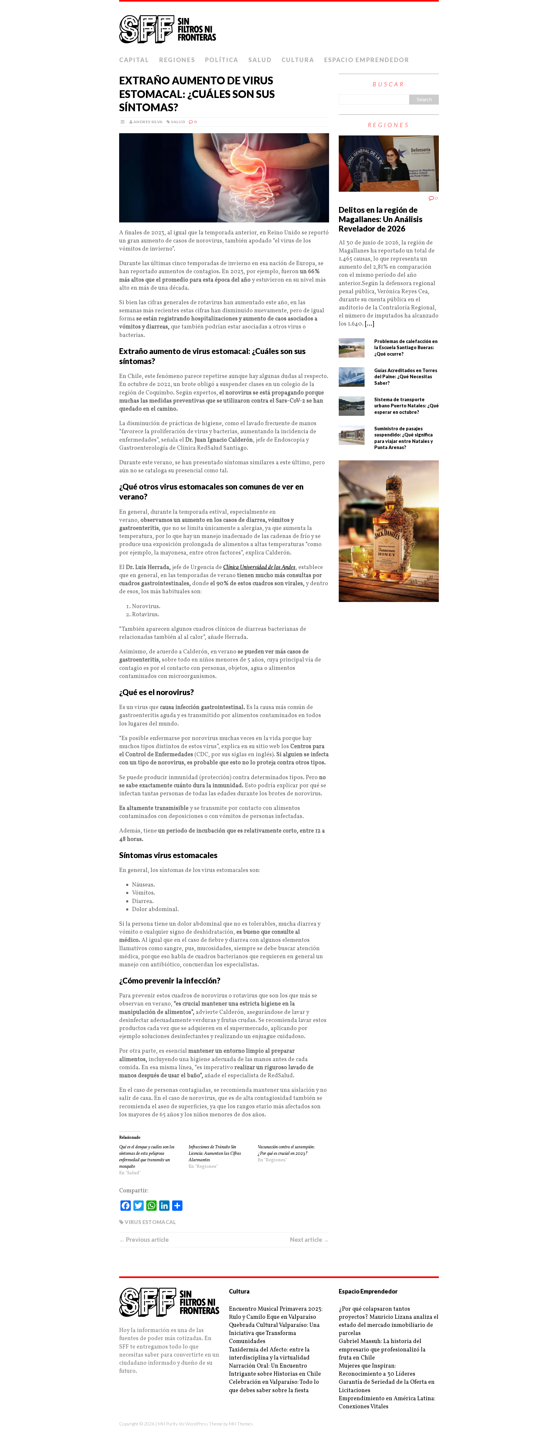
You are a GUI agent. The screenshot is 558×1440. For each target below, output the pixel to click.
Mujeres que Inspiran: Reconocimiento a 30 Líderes (377, 1370)
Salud (260, 59)
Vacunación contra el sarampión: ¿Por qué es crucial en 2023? (286, 1150)
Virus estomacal (150, 1222)
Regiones (177, 59)
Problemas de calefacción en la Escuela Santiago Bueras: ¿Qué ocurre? (406, 348)
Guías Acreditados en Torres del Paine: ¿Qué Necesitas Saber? (405, 377)
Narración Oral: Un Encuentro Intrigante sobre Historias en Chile (275, 1370)
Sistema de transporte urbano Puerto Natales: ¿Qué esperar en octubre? (406, 406)
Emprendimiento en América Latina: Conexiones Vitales (387, 1403)
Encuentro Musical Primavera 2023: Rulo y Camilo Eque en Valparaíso (276, 1313)
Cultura (298, 59)
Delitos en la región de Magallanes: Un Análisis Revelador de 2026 (380, 219)
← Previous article (144, 1239)
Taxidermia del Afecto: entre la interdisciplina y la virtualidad (269, 1354)
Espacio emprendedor (366, 59)
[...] (369, 324)
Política (222, 59)
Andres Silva (147, 121)
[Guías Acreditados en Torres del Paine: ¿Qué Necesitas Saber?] (352, 382)
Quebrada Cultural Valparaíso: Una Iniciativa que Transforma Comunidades (274, 1333)
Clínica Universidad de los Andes (259, 568)
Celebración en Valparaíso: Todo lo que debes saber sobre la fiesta (274, 1386)
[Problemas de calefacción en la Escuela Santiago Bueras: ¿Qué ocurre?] (352, 353)
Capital (134, 59)
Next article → (309, 1239)
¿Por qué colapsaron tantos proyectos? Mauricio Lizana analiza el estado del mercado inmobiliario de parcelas (389, 1321)
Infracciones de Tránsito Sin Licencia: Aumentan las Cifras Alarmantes (215, 1153)
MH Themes (241, 1423)
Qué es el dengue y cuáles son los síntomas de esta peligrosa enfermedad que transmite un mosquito (146, 1157)
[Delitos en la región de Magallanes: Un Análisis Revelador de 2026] (389, 188)
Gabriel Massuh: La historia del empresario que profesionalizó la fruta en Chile (382, 1350)
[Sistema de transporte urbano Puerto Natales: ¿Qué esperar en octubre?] (352, 411)
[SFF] (279, 27)
